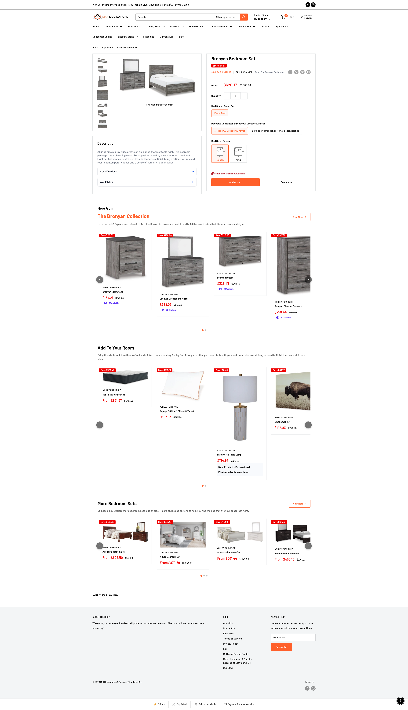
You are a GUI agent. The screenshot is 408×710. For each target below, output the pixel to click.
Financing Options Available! (230, 173)
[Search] (244, 17)
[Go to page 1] (203, 330)
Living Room (111, 26)
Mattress (175, 26)
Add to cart (235, 182)
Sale (181, 36)
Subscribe (281, 646)
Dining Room (154, 26)
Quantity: (216, 95)
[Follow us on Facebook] (307, 688)
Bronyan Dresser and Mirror (174, 298)
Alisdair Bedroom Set (113, 551)
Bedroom (132, 26)
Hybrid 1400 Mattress (113, 394)
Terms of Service (232, 638)
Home (95, 26)
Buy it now (286, 182)
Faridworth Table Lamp (229, 454)
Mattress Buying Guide (235, 653)
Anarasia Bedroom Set (229, 552)
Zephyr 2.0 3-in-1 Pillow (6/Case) (177, 411)
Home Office (196, 26)
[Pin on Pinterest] (296, 71)
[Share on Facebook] (290, 71)
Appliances (281, 26)
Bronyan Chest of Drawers (288, 306)
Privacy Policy (230, 643)
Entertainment (220, 26)
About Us (228, 623)
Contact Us (229, 628)
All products (107, 47)
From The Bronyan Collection (269, 72)
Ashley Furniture (221, 72)
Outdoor (265, 26)
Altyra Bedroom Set (170, 556)
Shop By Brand (126, 36)
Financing (148, 36)
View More (297, 216)
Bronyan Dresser (225, 277)
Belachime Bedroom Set (287, 553)
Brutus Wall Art (283, 421)
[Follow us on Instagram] (313, 688)
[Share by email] (308, 71)
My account (261, 18)
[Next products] (308, 279)
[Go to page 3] (207, 575)
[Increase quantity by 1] (244, 95)
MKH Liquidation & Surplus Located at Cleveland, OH (238, 661)
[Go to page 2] (205, 330)
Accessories (244, 26)
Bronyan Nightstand (112, 291)
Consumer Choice (102, 36)
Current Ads (166, 36)
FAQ (225, 648)
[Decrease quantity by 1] (227, 95)
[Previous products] (99, 279)
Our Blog (228, 667)
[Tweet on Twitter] (302, 71)
